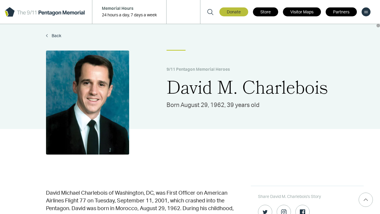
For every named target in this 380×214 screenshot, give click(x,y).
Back (56, 36)
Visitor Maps (302, 12)
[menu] (366, 11)
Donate (234, 12)
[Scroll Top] (366, 200)
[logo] (45, 12)
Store (265, 12)
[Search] (210, 11)
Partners (341, 12)
